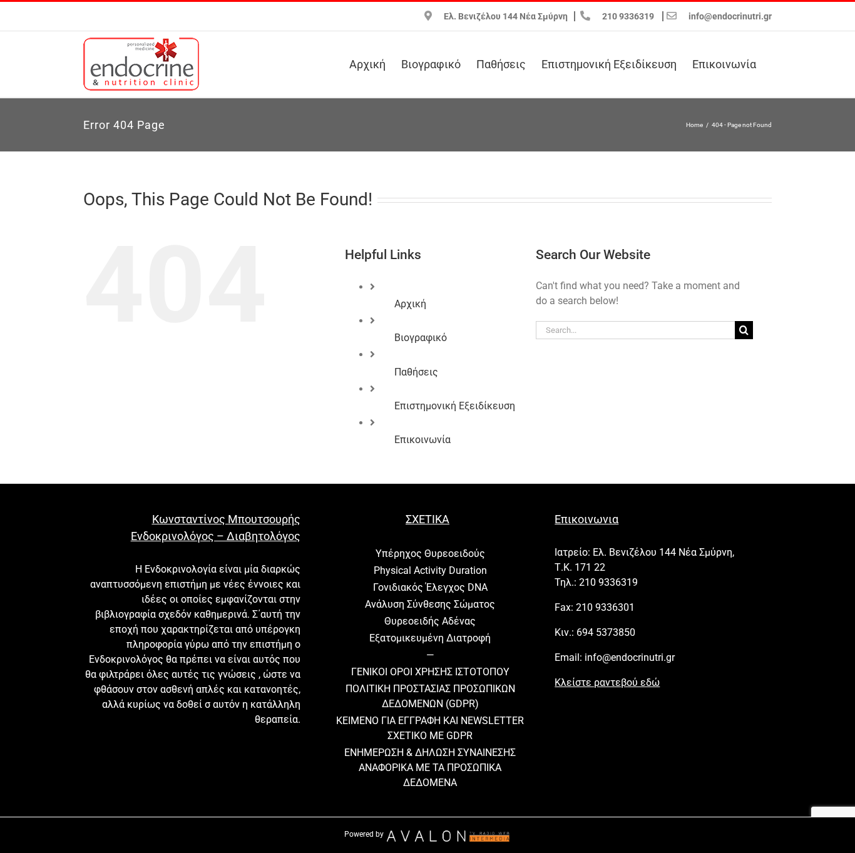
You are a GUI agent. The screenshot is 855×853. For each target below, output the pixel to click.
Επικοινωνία (422, 440)
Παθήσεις (416, 372)
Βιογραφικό (420, 338)
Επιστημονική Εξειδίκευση (454, 406)
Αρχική (410, 304)
